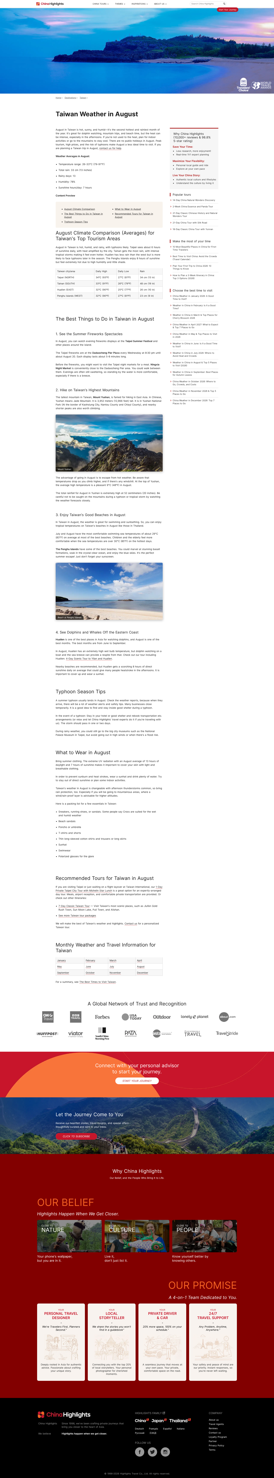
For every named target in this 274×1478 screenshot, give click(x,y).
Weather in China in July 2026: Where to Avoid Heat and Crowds (193, 354)
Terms (212, 1449)
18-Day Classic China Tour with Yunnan (193, 229)
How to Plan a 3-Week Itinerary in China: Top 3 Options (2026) (193, 277)
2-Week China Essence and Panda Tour (193, 206)
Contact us (131, 923)
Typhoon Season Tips (76, 221)
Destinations (70, 97)
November (115, 972)
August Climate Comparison (79, 209)
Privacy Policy (216, 1445)
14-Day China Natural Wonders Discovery (194, 200)
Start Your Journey (227, 9)
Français (153, 1428)
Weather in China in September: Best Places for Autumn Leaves (195, 373)
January (61, 960)
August (141, 966)
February (90, 960)
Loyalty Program (218, 1436)
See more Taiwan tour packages (77, 915)
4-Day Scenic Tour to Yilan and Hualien (89, 658)
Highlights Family (149, 1413)
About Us (159, 4)
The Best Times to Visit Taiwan (97, 981)
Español (167, 1428)
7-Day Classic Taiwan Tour (74, 906)
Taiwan (83, 97)
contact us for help (110, 148)
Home (58, 97)
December (142, 972)
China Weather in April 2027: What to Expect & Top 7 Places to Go (195, 326)
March (113, 960)
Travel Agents (216, 1424)
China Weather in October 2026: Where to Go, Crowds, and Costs (194, 383)
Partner (213, 1441)
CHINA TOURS (99, 4)
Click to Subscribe (76, 1136)
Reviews (213, 1428)
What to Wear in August (128, 209)
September (63, 972)
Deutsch (139, 1428)
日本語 (153, 1432)
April (139, 960)
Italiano (181, 1428)
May (59, 966)
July (112, 966)
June (88, 966)
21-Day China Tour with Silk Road (190, 222)
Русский (139, 1432)
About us (214, 1419)
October (90, 972)
